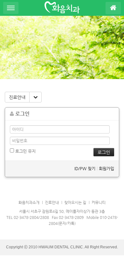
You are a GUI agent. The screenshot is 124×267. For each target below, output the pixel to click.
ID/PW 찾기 (84, 168)
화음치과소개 (28, 202)
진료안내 (17, 97)
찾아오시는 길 (75, 202)
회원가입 (106, 168)
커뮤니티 (99, 202)
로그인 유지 (25, 151)
